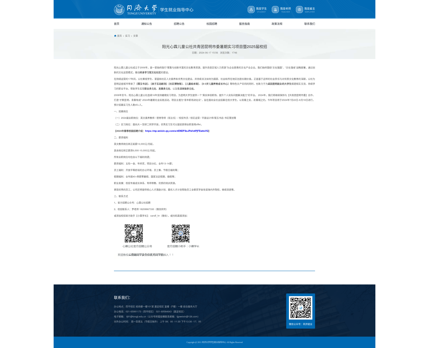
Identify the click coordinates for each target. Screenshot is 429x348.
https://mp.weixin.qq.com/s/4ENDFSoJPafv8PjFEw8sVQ (176, 130)
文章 (135, 35)
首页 (119, 35)
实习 (127, 35)
